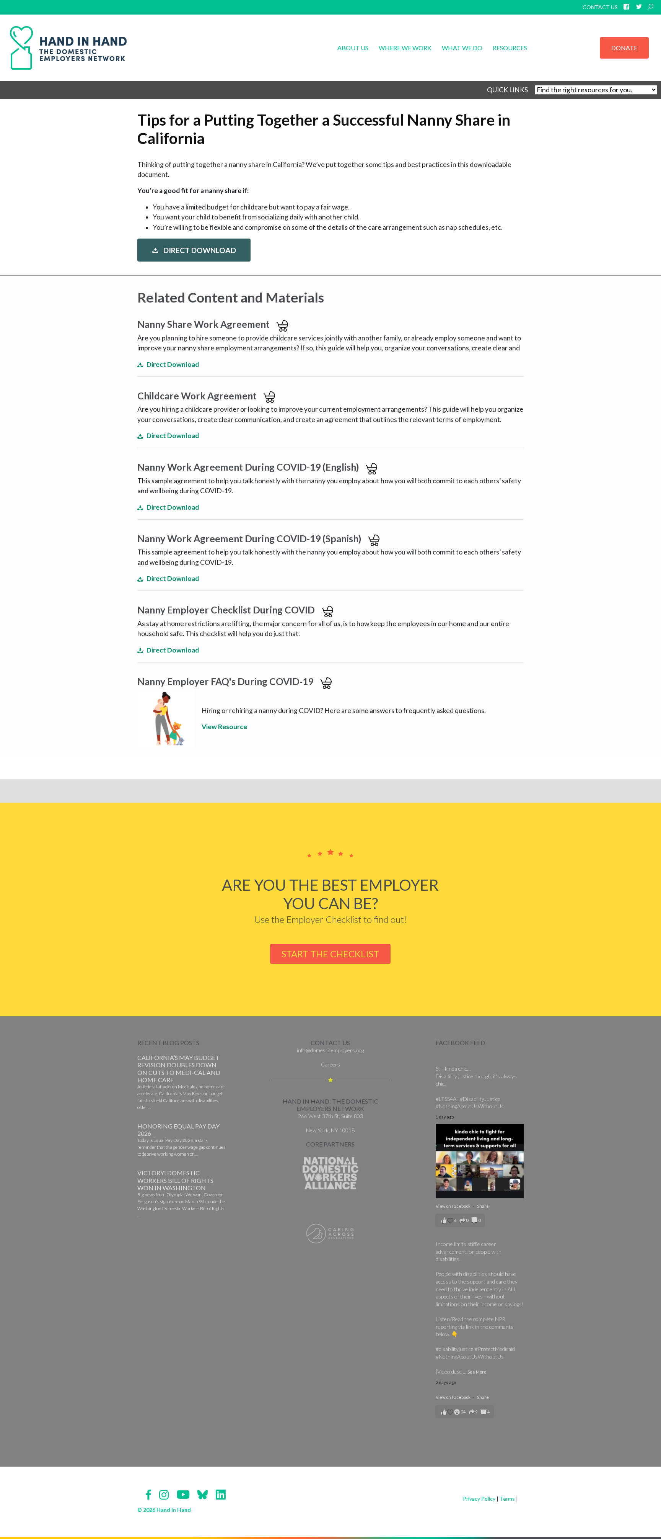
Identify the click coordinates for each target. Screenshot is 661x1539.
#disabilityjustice (455, 1349)
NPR (500, 1319)
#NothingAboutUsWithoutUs (470, 1106)
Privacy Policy (479, 1498)
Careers (330, 1064)
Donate (624, 47)
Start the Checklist (330, 953)
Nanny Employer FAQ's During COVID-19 (225, 681)
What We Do (462, 47)
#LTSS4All (447, 1099)
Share (483, 1206)
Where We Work (405, 47)
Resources (510, 47)
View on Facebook (453, 1206)
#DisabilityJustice (480, 1099)
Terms (507, 1498)
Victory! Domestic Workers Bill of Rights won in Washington (175, 1180)
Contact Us (600, 7)
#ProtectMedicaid (495, 1349)
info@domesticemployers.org (330, 1050)
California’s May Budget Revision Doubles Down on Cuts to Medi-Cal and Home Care (178, 1068)
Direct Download (199, 250)
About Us (352, 47)
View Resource (224, 727)
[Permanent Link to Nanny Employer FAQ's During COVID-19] (166, 718)
